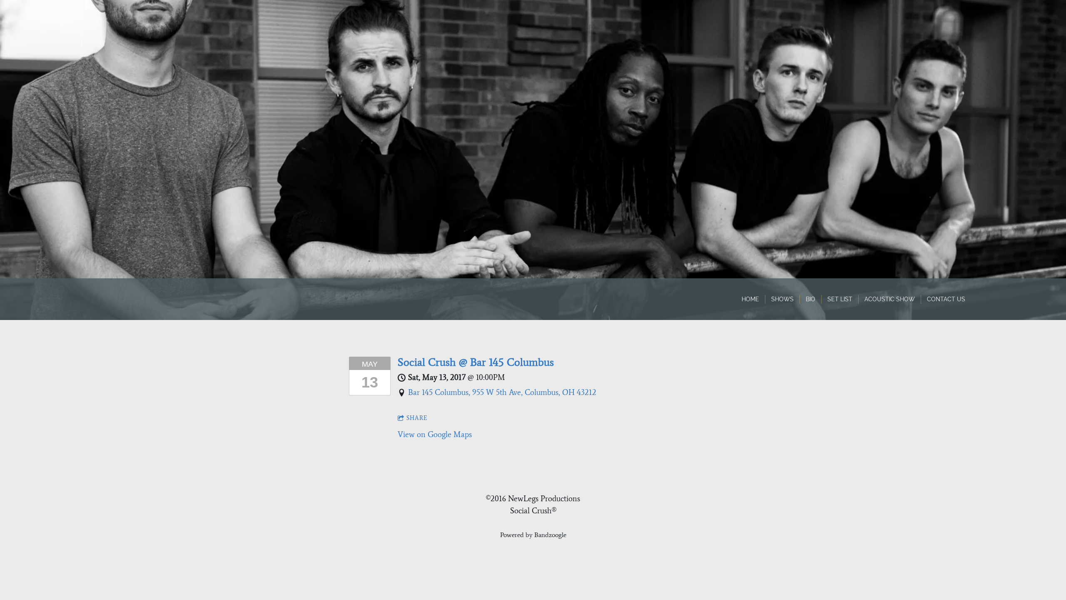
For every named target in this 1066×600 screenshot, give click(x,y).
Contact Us (946, 299)
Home (750, 299)
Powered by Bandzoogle (533, 535)
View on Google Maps (435, 434)
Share (417, 418)
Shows (782, 299)
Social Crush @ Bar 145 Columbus (476, 362)
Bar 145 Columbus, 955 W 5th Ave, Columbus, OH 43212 (502, 392)
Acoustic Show (889, 299)
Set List (839, 299)
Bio (810, 299)
